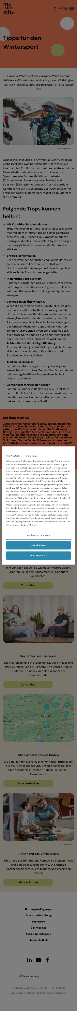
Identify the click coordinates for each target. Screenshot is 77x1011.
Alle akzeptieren (38, 555)
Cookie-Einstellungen (38, 535)
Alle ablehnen (38, 545)
